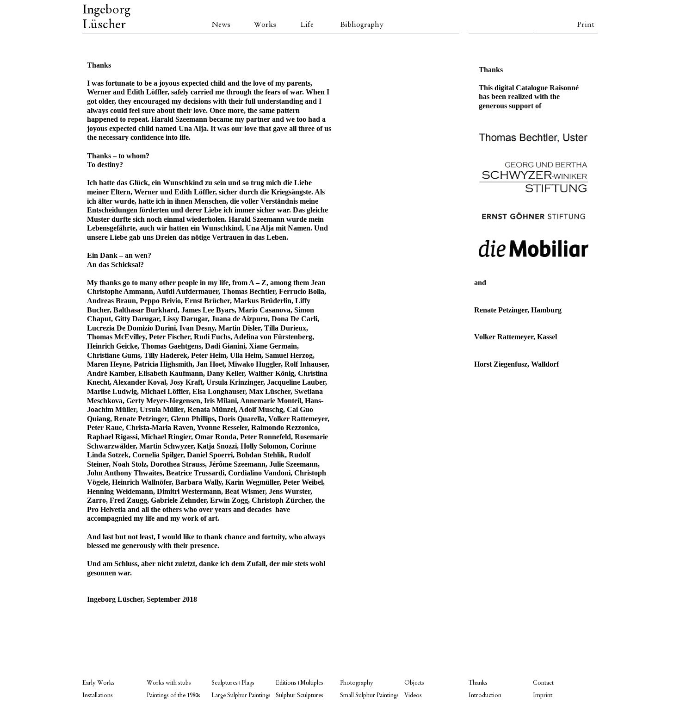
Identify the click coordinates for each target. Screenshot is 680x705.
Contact (543, 683)
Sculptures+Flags (232, 683)
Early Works (98, 683)
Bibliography (361, 25)
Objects (414, 683)
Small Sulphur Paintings (369, 696)
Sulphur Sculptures (299, 696)
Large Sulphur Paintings (241, 696)
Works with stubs (169, 683)
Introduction (485, 696)
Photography (356, 683)
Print (585, 25)
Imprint (542, 696)
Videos (413, 696)
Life (307, 25)
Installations (97, 696)
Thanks (478, 683)
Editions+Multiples (299, 683)
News (220, 25)
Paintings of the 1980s (173, 696)
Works (265, 25)
